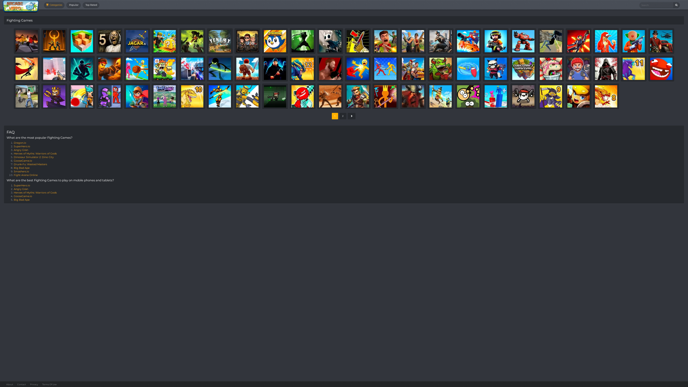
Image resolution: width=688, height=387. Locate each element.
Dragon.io (20, 142)
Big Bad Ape (22, 167)
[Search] (676, 5)
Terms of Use (49, 384)
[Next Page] (351, 116)
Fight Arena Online (26, 175)
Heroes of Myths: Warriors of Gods (35, 153)
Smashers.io (21, 171)
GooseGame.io (23, 160)
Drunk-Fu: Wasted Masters (30, 164)
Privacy (34, 384)
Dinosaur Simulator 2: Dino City (34, 157)
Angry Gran (21, 150)
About (9, 384)
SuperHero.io (22, 146)
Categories (55, 4)
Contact (21, 384)
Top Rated (91, 4)
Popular (73, 4)
